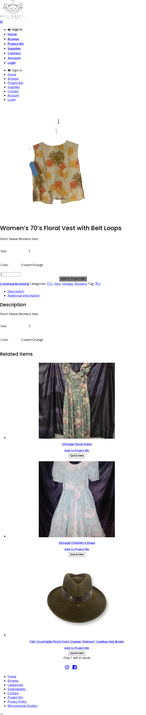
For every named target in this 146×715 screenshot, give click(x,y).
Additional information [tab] (24, 295)
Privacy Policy (17, 701)
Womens (81, 284)
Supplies (14, 48)
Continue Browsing (14, 284)
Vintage (67, 284)
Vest (57, 284)
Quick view (77, 455)
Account (14, 58)
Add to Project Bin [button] (76, 450)
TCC (50, 284)
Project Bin (16, 44)
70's (98, 284)
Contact (14, 53)
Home (12, 34)
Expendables (17, 689)
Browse (13, 39)
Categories (15, 685)
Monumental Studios (22, 706)
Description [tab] (16, 291)
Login (12, 63)
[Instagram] (67, 669)
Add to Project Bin (73, 279)
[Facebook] (74, 669)
